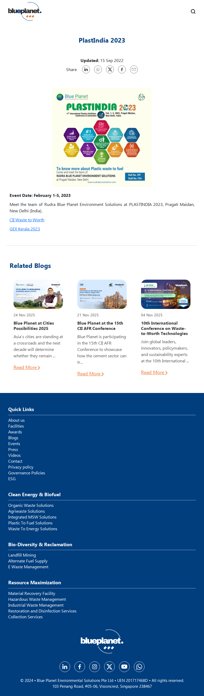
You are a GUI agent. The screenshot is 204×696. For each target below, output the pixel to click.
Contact (15, 461)
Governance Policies (26, 473)
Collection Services (25, 617)
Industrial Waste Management (35, 605)
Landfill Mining (22, 555)
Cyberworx (190, 691)
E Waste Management (28, 567)
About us (16, 420)
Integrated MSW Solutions (32, 517)
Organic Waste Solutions (31, 505)
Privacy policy (20, 467)
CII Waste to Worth (27, 219)
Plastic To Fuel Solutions (30, 523)
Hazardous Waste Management (37, 599)
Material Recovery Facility (31, 593)
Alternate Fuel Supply (28, 561)
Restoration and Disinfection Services (42, 611)
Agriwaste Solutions (26, 511)
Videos (14, 455)
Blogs (13, 438)
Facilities (16, 426)
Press (13, 449)
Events (14, 443)
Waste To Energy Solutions (32, 529)
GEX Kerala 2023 (25, 228)
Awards (15, 432)
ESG (12, 479)
